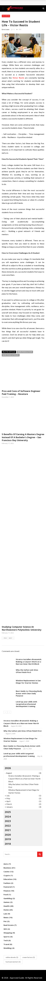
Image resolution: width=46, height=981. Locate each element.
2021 (8, 830)
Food (6, 894)
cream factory (28, 957)
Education (5, 16)
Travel (6, 944)
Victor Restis (18, 78)
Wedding (7, 948)
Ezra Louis (5, 29)
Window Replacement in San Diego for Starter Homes (28, 681)
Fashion (7, 883)
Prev (5, 638)
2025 (8, 812)
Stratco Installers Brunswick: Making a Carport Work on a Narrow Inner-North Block (29, 661)
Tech (6, 940)
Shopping (8, 933)
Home (6, 910)
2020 (8, 834)
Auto (6, 864)
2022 (8, 825)
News (6, 917)
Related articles (9, 352)
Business (7, 868)
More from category (11, 355)
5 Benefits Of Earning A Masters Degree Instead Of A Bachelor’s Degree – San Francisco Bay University (23, 437)
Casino (6, 871)
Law (5, 913)
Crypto (7, 875)
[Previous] (5, 712)
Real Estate (9, 925)
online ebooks (12, 957)
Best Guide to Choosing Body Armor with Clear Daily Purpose (29, 693)
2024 (8, 816)
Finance (7, 891)
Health (6, 906)
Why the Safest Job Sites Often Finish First (24, 3)
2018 (8, 843)
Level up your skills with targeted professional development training (26, 703)
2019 (8, 839)
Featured (8, 887)
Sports (7, 936)
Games (7, 902)
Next (10, 638)
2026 (8, 768)
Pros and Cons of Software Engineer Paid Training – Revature (21, 392)
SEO (5, 929)
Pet (5, 921)
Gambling (8, 898)
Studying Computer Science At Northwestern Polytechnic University (21, 628)
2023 (8, 821)
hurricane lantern (13, 962)
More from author (25, 352)
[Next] (9, 712)
